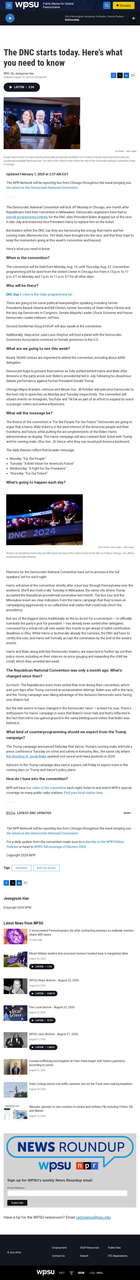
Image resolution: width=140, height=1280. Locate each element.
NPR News (21, 868)
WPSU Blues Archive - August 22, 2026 (54, 980)
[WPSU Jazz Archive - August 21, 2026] (15, 1040)
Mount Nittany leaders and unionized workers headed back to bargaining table (78, 953)
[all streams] (134, 18)
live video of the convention (46, 788)
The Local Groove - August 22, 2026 (52, 1007)
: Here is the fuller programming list (39, 294)
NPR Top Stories (46, 868)
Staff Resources (89, 1247)
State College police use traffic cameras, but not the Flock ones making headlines (81, 1084)
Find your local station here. (84, 793)
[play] (10, 18)
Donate (125, 5)
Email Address (16, 1188)
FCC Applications (117, 1256)
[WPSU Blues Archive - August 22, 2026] (15, 986)
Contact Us (58, 1256)
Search (84, 1256)
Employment (59, 1247)
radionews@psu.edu (93, 1217)
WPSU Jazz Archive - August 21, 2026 (53, 1034)
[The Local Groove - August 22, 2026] (15, 1013)
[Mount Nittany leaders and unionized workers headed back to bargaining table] (15, 959)
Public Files (114, 1247)
